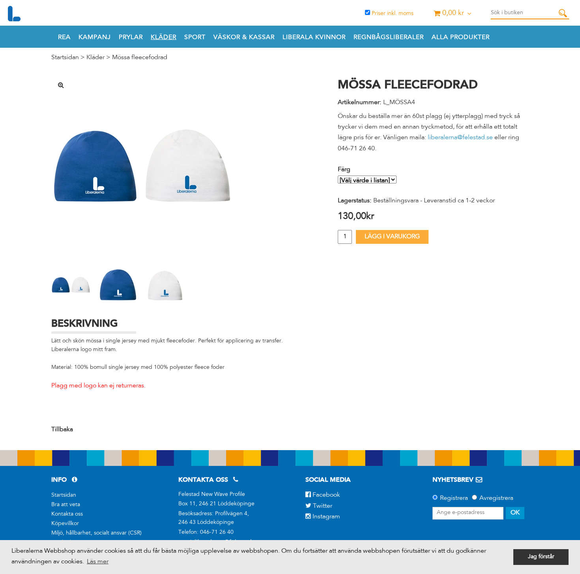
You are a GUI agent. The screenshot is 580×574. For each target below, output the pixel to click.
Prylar (131, 37)
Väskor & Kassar (244, 37)
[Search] (563, 13)
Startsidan (65, 57)
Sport (195, 37)
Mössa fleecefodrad (139, 57)
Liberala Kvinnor (314, 37)
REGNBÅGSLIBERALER (389, 37)
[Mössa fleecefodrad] (142, 167)
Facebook (325, 495)
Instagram (325, 517)
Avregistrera (496, 498)
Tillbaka (62, 429)
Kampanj (95, 37)
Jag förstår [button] (541, 557)
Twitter (321, 506)
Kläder (163, 37)
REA (64, 37)
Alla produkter (461, 37)
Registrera (454, 498)
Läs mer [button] (98, 562)
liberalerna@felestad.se (460, 138)
